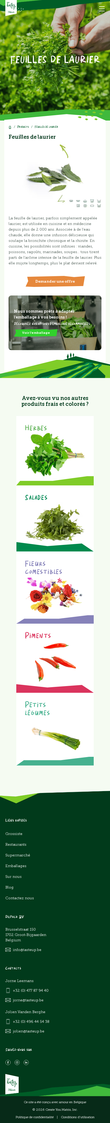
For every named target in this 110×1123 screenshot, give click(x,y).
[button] (102, 9)
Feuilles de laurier (46, 127)
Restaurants (15, 844)
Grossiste (13, 834)
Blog (9, 887)
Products (23, 127)
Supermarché (17, 855)
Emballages (15, 866)
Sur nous (13, 876)
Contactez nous (19, 898)
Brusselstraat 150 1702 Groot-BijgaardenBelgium (25, 934)
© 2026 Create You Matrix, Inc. (55, 1109)
